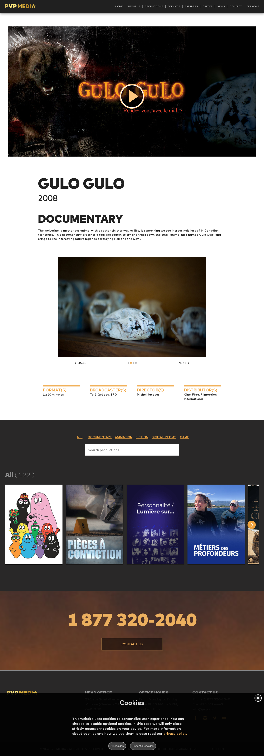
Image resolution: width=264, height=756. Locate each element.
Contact (236, 6)
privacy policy (175, 733)
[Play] (132, 96)
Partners (191, 6)
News (221, 6)
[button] (33, 524)
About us (134, 6)
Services (174, 6)
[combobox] (132, 449)
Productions (154, 6)
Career (207, 6)
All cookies (117, 746)
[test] (256, 525)
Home (119, 6)
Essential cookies (143, 746)
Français (253, 6)
